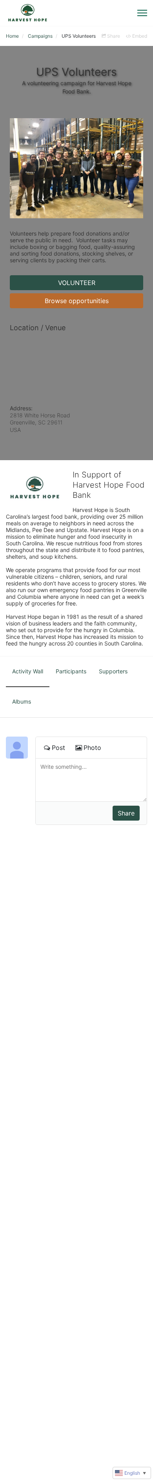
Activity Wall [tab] (27, 671)
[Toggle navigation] (142, 13)
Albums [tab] (21, 701)
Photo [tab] (92, 747)
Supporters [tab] (113, 671)
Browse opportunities (77, 301)
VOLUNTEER (76, 283)
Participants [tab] (71, 671)
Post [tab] (58, 747)
